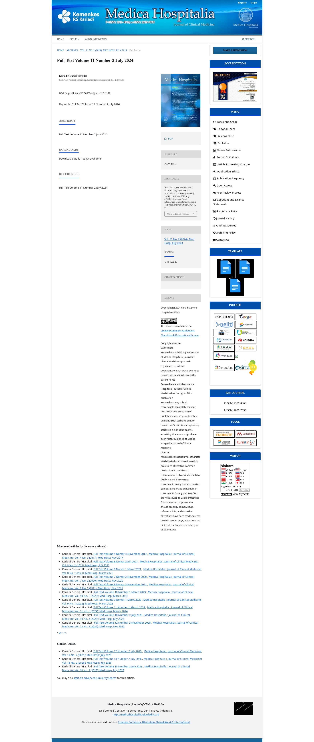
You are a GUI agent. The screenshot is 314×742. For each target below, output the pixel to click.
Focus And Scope (226, 122)
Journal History (225, 218)
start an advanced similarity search (95, 678)
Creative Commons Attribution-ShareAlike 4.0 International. (154, 722)
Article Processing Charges (234, 164)
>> (65, 632)
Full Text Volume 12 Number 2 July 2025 (117, 651)
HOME (60, 39)
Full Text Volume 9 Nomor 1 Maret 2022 (117, 599)
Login (254, 2)
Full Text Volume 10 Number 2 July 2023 (118, 615)
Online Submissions (229, 150)
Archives (72, 50)
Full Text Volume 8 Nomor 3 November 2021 (120, 584)
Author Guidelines (228, 157)
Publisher (223, 143)
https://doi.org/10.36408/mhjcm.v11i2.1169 (87, 93)
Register (242, 2)
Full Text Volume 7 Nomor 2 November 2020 (120, 576)
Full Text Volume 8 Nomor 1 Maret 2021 (117, 569)
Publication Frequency (230, 178)
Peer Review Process (229, 192)
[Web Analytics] (226, 494)
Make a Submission (235, 50)
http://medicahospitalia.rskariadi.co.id (136, 714)
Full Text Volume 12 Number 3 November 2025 (122, 622)
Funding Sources (226, 225)
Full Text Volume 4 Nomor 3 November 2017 (120, 554)
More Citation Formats (178, 213)
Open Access (224, 185)
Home (60, 50)
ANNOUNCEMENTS (96, 39)
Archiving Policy (226, 232)
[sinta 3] (235, 86)
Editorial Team (226, 129)
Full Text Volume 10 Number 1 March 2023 (120, 592)
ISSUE (74, 39)
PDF (170, 138)
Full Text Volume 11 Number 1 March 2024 (119, 607)
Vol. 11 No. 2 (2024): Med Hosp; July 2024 (103, 50)
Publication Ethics (228, 171)
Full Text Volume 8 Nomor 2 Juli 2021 (115, 561)
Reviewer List (225, 136)
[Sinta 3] (246, 367)
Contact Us (222, 239)
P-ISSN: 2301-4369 (235, 403)
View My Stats (241, 494)
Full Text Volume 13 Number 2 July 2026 (117, 659)
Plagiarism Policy (227, 211)
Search (249, 39)
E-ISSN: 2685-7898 (235, 410)
